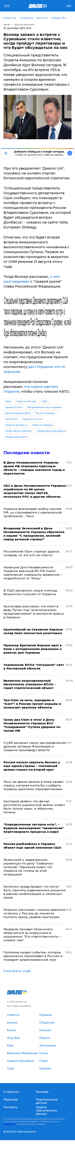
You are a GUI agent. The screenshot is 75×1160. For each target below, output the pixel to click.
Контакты (10, 1107)
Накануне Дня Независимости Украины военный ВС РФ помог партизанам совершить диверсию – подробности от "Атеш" (32, 573)
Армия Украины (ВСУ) (18, 413)
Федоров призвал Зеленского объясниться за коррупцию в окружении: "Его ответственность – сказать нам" (32, 934)
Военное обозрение (24, 24)
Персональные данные (47, 1101)
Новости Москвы (26, 401)
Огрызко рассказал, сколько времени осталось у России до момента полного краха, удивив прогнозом (34, 913)
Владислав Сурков (16, 437)
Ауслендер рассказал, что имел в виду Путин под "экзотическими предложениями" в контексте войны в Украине (33, 612)
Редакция (10, 1099)
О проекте (11, 1092)
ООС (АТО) (11, 419)
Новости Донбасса (16, 425)
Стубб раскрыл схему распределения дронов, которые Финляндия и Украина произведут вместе (34, 746)
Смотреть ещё (17, 971)
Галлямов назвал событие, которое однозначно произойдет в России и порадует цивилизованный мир (32, 956)
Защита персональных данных (46, 1110)
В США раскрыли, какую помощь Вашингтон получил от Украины (30, 592)
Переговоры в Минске (18, 431)
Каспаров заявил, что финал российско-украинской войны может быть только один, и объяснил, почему (34, 807)
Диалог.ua (9, 1124)
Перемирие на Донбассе (51, 431)
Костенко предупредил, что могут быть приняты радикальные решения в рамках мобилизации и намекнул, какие (34, 892)
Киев (8, 401)
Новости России (32, 419)
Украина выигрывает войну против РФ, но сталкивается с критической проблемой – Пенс (32, 512)
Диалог (7, 24)
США (44, 401)
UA (68, 6)
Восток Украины (45, 413)
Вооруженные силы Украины (45, 407)
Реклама (42, 1092)
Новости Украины (42, 425)
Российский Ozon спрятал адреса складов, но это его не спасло (31, 553)
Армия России (13, 407)
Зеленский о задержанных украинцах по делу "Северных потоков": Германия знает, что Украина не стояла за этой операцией (28, 867)
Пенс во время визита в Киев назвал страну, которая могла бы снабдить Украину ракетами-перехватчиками (33, 785)
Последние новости (26, 452)
